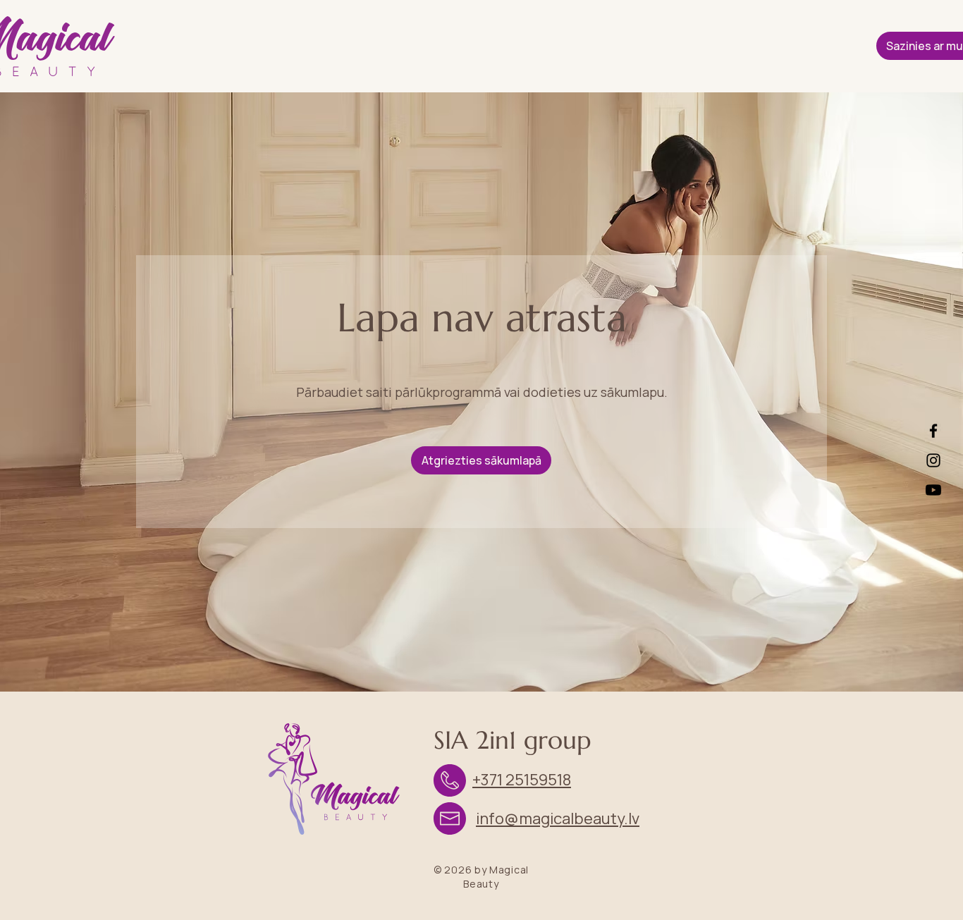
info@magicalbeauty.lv (557, 818)
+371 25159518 (521, 779)
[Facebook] (933, 431)
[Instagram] (933, 460)
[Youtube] (933, 490)
